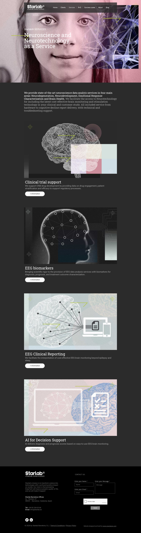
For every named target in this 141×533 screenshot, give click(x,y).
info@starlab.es (36, 510)
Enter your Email (80, 489)
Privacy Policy (71, 526)
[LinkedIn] (31, 520)
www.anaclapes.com (109, 526)
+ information (35, 194)
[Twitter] (27, 520)
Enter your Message (102, 481)
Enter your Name (80, 481)
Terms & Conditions (57, 526)
